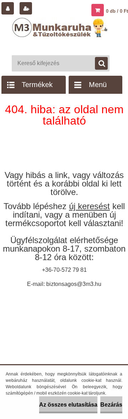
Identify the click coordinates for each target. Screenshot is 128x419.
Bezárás (111, 405)
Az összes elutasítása (68, 405)
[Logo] (61, 34)
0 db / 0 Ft (117, 11)
